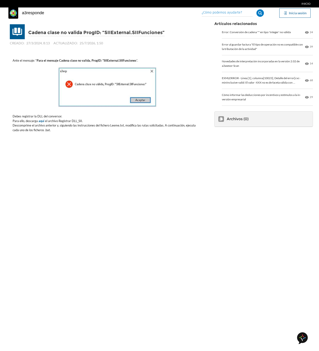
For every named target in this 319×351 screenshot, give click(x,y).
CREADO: (17, 43)
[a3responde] (13, 13)
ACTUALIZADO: (65, 43)
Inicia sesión (298, 13)
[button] (260, 13)
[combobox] (227, 13)
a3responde (33, 13)
